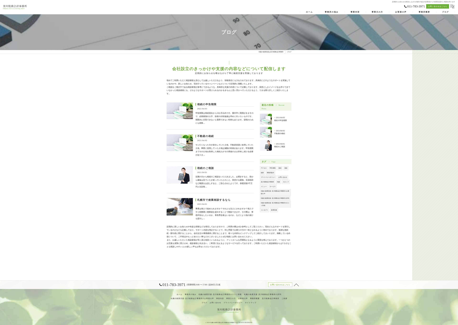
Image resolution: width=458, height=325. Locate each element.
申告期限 (273, 168)
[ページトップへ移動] (296, 284)
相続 (279, 168)
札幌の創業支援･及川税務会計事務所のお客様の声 (275, 192)
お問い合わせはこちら (437, 6)
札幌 (278, 182)
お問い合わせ (282, 177)
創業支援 (274, 210)
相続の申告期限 (207, 104)
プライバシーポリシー (268, 177)
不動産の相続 (205, 136)
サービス (273, 186)
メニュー (264, 186)
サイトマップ (250, 303)
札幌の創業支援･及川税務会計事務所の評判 (275, 198)
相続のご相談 (205, 168)
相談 (285, 168)
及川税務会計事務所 (267, 182)
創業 (262, 173)
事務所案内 (270, 173)
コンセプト (264, 210)
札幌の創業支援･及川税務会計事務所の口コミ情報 (275, 204)
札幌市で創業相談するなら (214, 199)
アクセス (264, 168)
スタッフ (286, 182)
